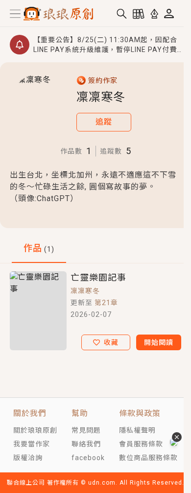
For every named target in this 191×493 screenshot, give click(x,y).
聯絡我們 (86, 444)
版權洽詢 (28, 458)
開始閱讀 (158, 342)
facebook (88, 458)
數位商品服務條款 (148, 458)
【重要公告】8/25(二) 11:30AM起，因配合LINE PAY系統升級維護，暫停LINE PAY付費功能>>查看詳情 (105, 45)
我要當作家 (31, 444)
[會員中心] (169, 13)
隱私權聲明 (137, 430)
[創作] (154, 14)
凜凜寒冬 (85, 291)
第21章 (106, 303)
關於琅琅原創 (35, 430)
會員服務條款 (141, 444)
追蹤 (104, 122)
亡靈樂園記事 (98, 277)
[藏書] (138, 13)
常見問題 (86, 430)
